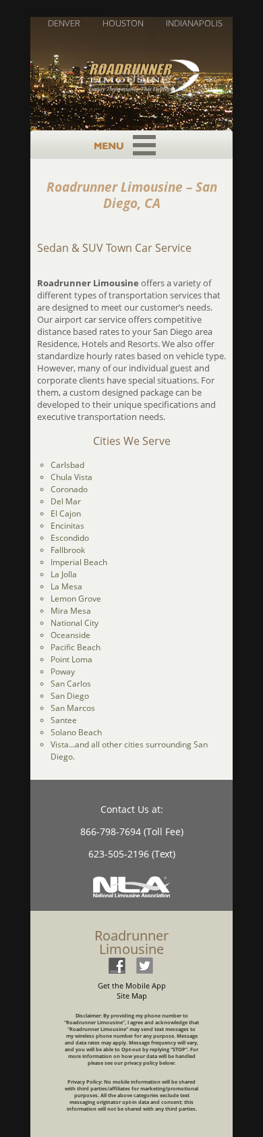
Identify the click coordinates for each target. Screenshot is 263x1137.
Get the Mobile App (132, 985)
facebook (116, 965)
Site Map (132, 995)
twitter (144, 965)
